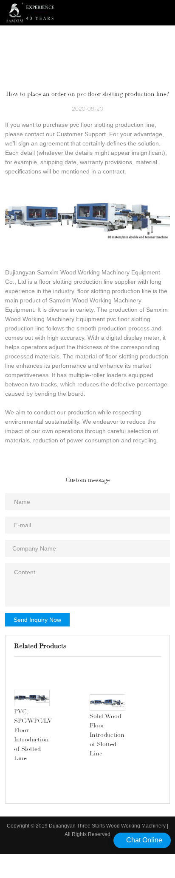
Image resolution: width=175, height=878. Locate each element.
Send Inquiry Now (37, 619)
